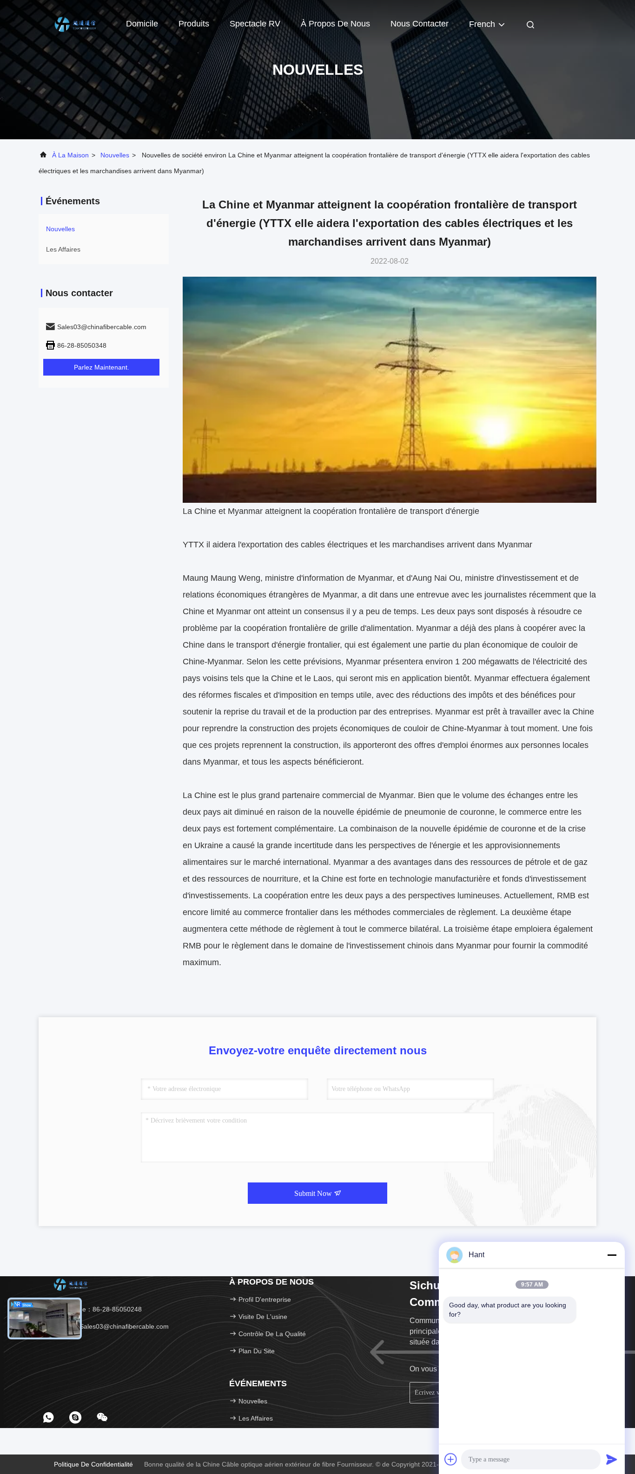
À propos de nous (335, 23)
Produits (194, 23)
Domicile (142, 23)
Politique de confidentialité (93, 1464)
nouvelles (114, 155)
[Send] (611, 1459)
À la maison (70, 155)
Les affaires (63, 249)
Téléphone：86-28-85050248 (97, 1309)
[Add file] (450, 1459)
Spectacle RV (255, 23)
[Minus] (611, 1254)
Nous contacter (419, 23)
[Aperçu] (76, 23)
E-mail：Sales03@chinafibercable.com (111, 1326)
